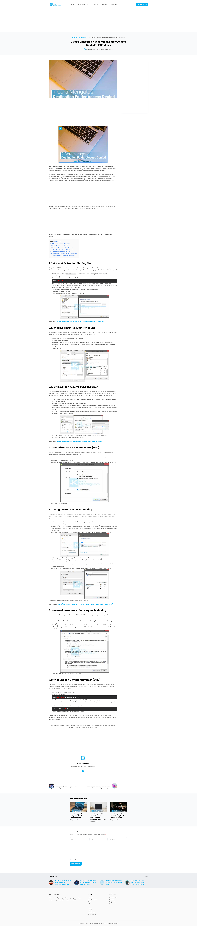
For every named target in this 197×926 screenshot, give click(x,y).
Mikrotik (90, 902)
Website (112, 839)
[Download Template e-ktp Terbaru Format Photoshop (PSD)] (102, 882)
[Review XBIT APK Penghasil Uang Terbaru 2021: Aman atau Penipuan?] (76, 882)
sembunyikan (56, 241)
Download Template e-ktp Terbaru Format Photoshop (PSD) (114, 882)
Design (104, 4)
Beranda (90, 898)
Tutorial (93, 4)
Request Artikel (142, 4)
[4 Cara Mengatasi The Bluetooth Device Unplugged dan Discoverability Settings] (98, 807)
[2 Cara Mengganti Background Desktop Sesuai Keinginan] (78, 807)
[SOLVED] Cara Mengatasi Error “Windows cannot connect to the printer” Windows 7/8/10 (86, 604)
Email (92, 839)
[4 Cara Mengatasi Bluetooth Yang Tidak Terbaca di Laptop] (118, 807)
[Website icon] (83, 771)
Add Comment (75, 845)
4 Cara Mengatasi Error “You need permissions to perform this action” (80, 441)
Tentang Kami (113, 898)
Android (90, 910)
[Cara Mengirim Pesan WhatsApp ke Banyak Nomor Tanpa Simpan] (127, 882)
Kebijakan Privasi (114, 904)
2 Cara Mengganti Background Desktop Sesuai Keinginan (77, 816)
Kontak (111, 900)
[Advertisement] (98, 20)
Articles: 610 (83, 774)
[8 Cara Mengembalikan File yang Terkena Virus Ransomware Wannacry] (51, 882)
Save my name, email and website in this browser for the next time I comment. (91, 859)
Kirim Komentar (75, 863)
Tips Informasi (92, 914)
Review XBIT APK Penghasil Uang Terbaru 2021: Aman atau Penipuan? (88, 882)
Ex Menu (113, 4)
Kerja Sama (112, 902)
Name (73, 839)
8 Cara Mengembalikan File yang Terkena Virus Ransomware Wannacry (63, 882)
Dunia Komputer (83, 4)
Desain (90, 906)
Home (72, 4)
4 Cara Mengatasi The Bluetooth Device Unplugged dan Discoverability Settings (98, 816)
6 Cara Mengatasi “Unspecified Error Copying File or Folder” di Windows (80, 321)
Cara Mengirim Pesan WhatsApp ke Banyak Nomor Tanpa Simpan (137, 882)
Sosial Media (91, 912)
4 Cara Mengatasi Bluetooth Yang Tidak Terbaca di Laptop (117, 816)
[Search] (131, 4)
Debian (90, 904)
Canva (90, 908)
